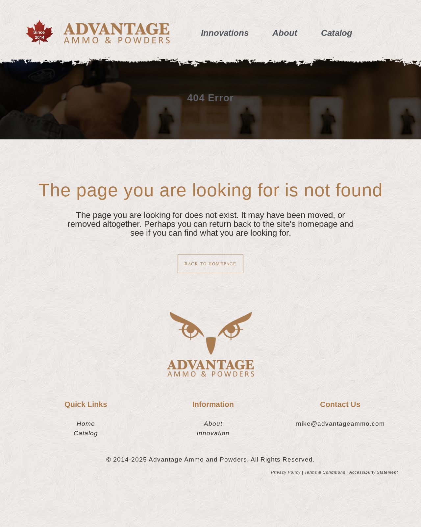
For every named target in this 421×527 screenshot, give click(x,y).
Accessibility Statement (373, 472)
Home (86, 423)
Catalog (336, 33)
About (284, 33)
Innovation (213, 433)
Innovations (225, 33)
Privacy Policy (286, 472)
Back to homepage (210, 264)
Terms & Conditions (325, 472)
